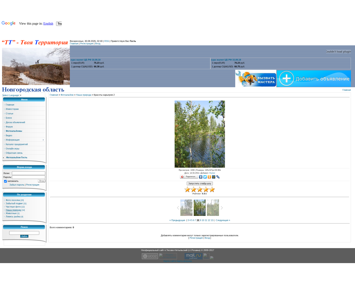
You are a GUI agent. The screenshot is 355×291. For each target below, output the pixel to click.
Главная (74, 43)
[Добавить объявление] (314, 78)
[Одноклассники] (209, 177)
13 (212, 220)
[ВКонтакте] (201, 177)
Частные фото (13, 206)
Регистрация (86, 43)
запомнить (12, 181)
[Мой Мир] (214, 177)
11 (206, 220)
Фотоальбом (67, 95)
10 (203, 220)
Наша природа (13, 210)
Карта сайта (170, 261)
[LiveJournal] (218, 177)
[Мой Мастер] (256, 78)
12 (209, 220)
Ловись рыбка (13, 216)
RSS (106, 41)
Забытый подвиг (14, 203)
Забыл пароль (16, 184)
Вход (97, 43)
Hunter (212, 173)
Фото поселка (13, 200)
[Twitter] (205, 177)
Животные (11, 213)
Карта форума (184, 261)
